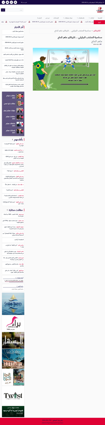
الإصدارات (56, 18)
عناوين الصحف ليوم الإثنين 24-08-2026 (50, 21)
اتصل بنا (39, 18)
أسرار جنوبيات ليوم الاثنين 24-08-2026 (76, 21)
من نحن (47, 18)
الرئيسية (100, 18)
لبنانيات (92, 18)
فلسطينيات (81, 18)
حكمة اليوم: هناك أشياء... (17, 289)
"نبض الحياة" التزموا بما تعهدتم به (25, 21)
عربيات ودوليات (68, 18)
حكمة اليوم (20, 286)
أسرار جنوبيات (19, 278)
